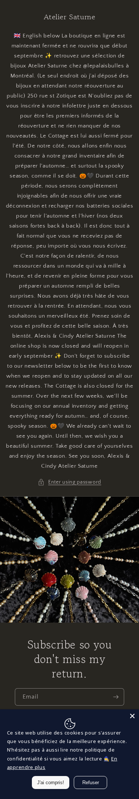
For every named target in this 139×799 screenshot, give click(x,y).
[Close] (132, 716)
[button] (69, 482)
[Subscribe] (115, 697)
